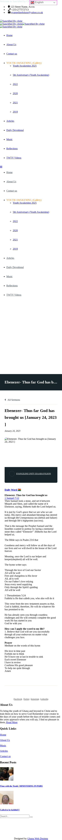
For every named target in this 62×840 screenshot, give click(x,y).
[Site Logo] (11, 21)
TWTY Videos (13, 157)
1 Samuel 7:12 (12, 498)
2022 (15, 84)
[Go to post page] (7, 779)
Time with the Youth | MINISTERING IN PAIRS (21, 786)
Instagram (35, 699)
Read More (11, 722)
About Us (11, 44)
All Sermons (13, 400)
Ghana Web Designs (37, 838)
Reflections (12, 148)
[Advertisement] (31, 334)
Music (9, 139)
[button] (1, 167)
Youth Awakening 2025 (25, 65)
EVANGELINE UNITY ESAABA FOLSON (33, 474)
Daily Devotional (15, 130)
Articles (10, 121)
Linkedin (44, 699)
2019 (15, 111)
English (39, 2)
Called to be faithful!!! (10, 810)
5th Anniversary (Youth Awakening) (31, 75)
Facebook (18, 699)
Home (9, 35)
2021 (15, 102)
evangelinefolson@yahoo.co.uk (27, 12)
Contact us (11, 53)
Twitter (26, 699)
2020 (15, 93)
